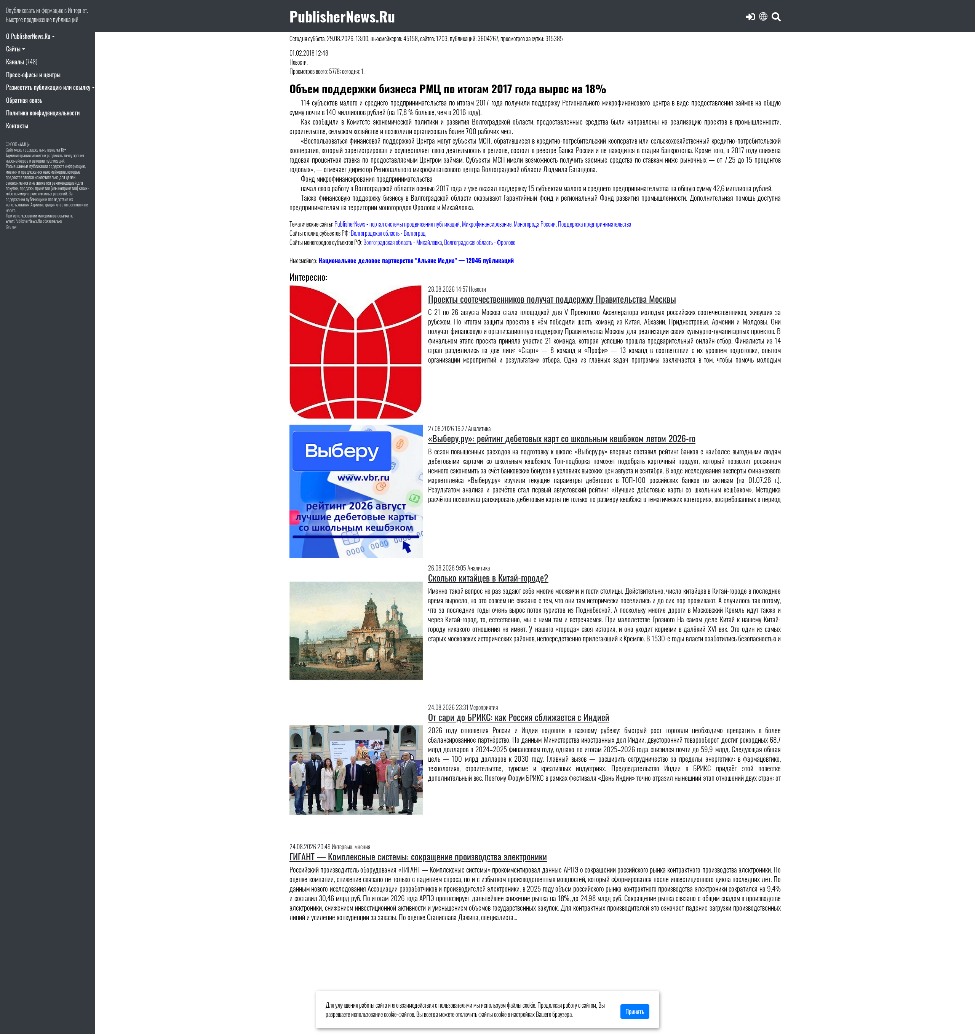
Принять (634, 1011)
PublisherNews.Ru (342, 16)
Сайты (13, 48)
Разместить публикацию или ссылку (48, 87)
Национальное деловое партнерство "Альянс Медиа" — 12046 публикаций (416, 260)
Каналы (21, 61)
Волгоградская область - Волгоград (388, 233)
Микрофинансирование (486, 224)
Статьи (11, 226)
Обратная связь (24, 100)
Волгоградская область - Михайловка (402, 242)
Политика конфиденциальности (43, 112)
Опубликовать (20, 10)
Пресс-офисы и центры (33, 74)
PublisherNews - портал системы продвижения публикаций (397, 224)
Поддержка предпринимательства (594, 224)
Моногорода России (535, 224)
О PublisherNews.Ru (28, 36)
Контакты (17, 125)
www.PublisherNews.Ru (24, 220)
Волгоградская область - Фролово (479, 242)
